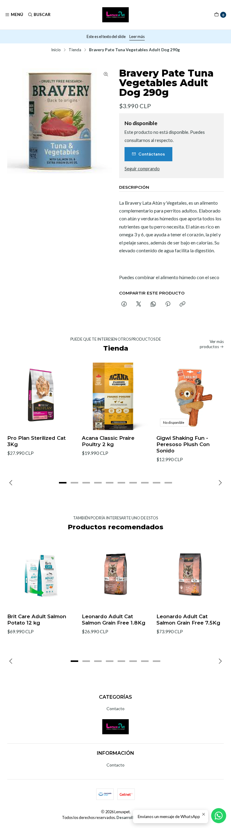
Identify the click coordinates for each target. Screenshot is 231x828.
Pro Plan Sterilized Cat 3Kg (36, 441)
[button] (62, 482)
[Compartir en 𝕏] (139, 304)
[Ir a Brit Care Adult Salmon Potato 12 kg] (41, 575)
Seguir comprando (142, 169)
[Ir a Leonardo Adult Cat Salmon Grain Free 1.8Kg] (115, 575)
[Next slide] (219, 482)
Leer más (137, 36)
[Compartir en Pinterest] (168, 304)
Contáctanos (151, 154)
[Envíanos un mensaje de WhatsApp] (218, 815)
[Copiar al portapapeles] (182, 304)
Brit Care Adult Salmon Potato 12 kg (36, 619)
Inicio (56, 50)
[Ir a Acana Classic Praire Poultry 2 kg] (115, 396)
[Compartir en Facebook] (124, 304)
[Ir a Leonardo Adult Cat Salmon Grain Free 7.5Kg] (190, 575)
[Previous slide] (11, 482)
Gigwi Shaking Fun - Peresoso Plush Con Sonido (183, 444)
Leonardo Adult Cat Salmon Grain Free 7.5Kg (188, 619)
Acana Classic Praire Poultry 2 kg (108, 441)
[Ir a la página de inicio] (115, 14)
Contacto (115, 708)
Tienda (75, 50)
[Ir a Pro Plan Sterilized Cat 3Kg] (41, 396)
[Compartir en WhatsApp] (153, 304)
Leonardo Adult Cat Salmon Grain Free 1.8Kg (113, 619)
